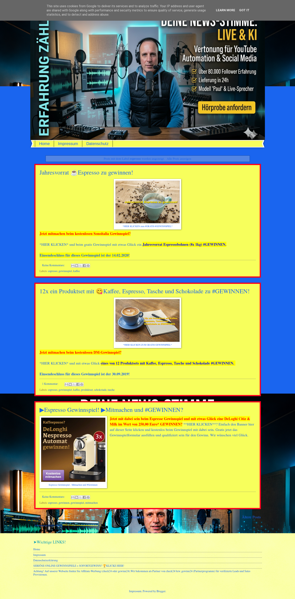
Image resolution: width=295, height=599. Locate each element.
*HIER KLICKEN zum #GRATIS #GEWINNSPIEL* (148, 226)
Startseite (138, 516)
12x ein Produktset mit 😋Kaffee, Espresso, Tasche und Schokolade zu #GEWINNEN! (145, 291)
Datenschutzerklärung (45, 560)
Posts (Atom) (55, 525)
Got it (244, 10)
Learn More (225, 10)
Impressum (68, 143)
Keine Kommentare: (53, 265)
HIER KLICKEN (54, 244)
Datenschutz (97, 143)
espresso (52, 271)
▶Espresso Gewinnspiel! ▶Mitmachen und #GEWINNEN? (111, 409)
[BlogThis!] (77, 266)
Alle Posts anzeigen (179, 158)
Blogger (161, 591)
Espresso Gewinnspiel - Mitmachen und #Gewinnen (73, 484)
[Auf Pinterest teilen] (88, 266)
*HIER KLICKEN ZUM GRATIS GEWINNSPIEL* (147, 344)
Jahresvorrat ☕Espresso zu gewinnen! (86, 172)
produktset (87, 390)
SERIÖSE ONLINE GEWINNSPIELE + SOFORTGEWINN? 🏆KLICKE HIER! (78, 566)
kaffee (76, 271)
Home (44, 143)
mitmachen (91, 503)
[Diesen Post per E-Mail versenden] (73, 266)
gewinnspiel (65, 271)
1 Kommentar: (50, 384)
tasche (111, 390)
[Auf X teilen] (80, 266)
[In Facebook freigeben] (84, 266)
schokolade (100, 390)
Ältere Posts (251, 516)
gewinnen (64, 503)
